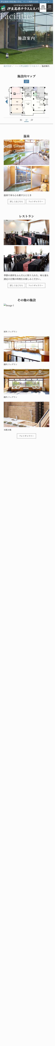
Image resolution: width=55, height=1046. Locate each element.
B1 (21, 118)
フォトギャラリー (35, 200)
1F (26, 118)
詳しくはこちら (16, 200)
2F (32, 118)
